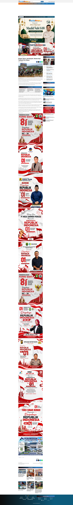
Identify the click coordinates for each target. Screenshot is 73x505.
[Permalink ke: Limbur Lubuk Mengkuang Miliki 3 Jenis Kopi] (22, 485)
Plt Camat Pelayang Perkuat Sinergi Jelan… (50, 70)
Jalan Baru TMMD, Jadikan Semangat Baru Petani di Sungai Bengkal (30, 490)
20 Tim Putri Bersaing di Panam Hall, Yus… (48, 97)
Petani (23, 457)
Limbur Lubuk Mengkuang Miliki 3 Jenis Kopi (21, 490)
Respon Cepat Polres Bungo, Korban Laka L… (49, 73)
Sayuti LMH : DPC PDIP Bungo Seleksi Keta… (49, 79)
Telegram (43, 500)
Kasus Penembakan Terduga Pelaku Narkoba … (50, 67)
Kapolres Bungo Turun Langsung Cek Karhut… (49, 102)
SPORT (50, 98)
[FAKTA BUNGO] (24, 1)
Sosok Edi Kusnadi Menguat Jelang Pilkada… (49, 120)
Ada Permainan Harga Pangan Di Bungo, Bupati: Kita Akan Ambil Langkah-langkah (30, 478)
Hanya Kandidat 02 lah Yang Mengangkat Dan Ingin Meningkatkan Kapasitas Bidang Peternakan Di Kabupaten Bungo (22, 90)
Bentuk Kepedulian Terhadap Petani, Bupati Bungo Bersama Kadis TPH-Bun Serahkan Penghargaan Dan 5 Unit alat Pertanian (38, 90)
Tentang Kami (33, 498)
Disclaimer (27, 498)
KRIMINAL (51, 75)
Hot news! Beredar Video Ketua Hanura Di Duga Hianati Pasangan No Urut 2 (23, 463)
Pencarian (42, 1)
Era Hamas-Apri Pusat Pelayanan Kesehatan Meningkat (38, 463)
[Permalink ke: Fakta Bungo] (19, 61)
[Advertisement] (36, 10)
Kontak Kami (24, 499)
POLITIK (49, 78)
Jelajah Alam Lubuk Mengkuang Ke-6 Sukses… (50, 99)
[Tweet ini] (38, 62)
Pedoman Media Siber (30, 499)
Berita (47, 65)
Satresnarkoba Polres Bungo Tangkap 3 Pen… (49, 77)
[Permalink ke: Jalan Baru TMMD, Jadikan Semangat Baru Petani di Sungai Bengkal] (30, 485)
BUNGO (49, 65)
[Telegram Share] (40, 62)
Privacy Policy (21, 498)
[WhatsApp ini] (42, 62)
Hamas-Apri (20, 457)
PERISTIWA (51, 65)
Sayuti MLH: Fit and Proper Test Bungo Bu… (50, 117)
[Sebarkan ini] (37, 62)
